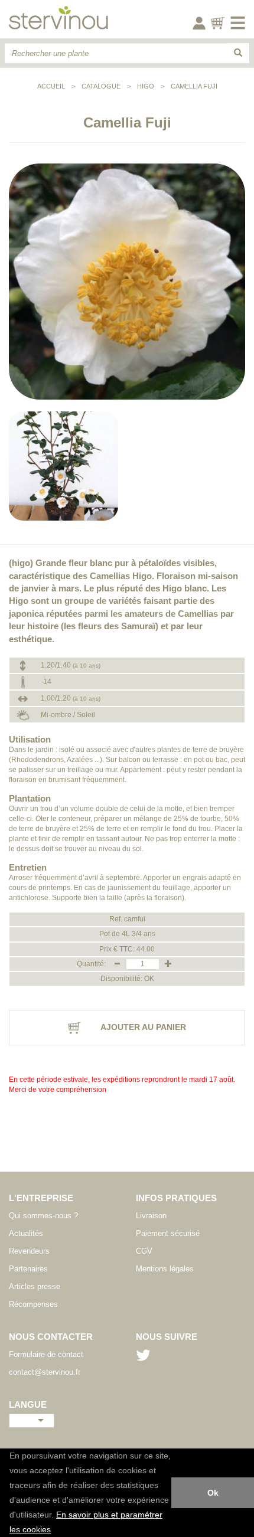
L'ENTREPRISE (41, 1198)
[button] (55, 1530)
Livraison (151, 1215)
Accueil (51, 86)
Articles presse (34, 1286)
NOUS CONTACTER (51, 1337)
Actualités (26, 1233)
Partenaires (28, 1268)
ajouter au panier (142, 1027)
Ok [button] (213, 1492)
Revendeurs (29, 1251)
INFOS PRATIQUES (176, 1198)
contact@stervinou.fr (44, 1372)
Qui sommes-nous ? (43, 1215)
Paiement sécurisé (168, 1233)
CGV (144, 1251)
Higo (145, 86)
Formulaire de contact (46, 1354)
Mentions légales (165, 1268)
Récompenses (33, 1304)
